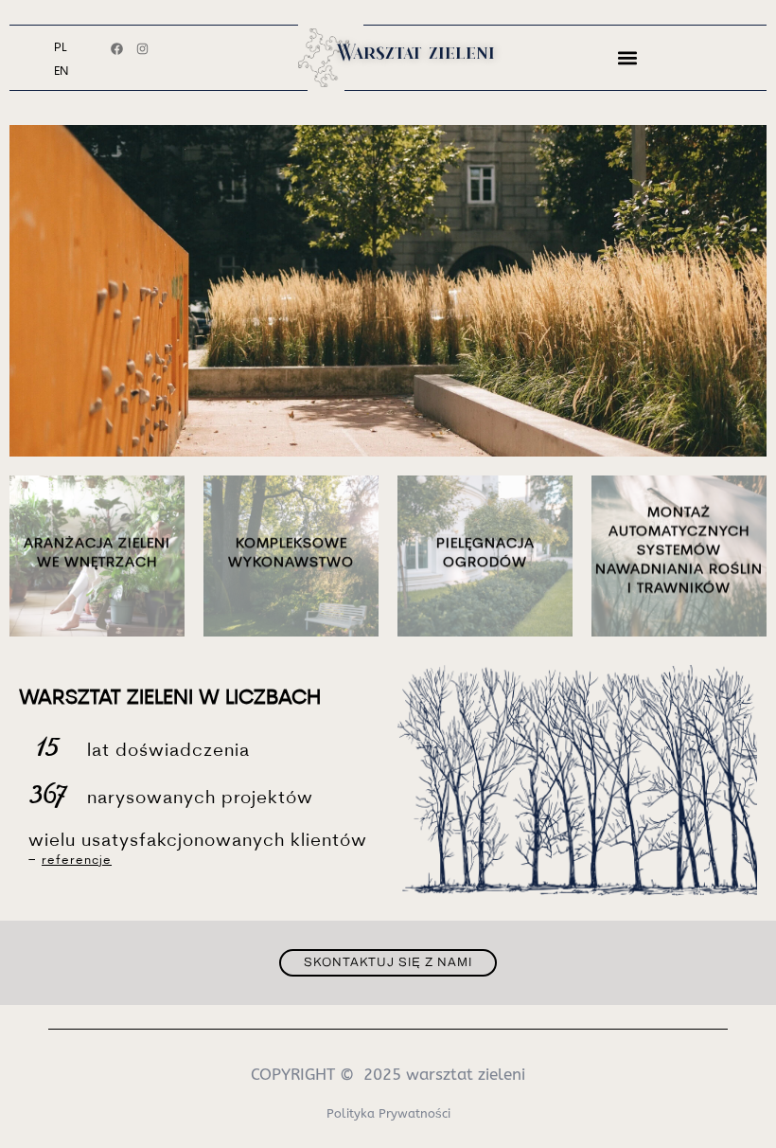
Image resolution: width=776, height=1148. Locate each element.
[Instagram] (143, 48)
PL (60, 48)
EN (61, 71)
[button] (628, 57)
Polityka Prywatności (388, 1113)
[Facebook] (116, 48)
